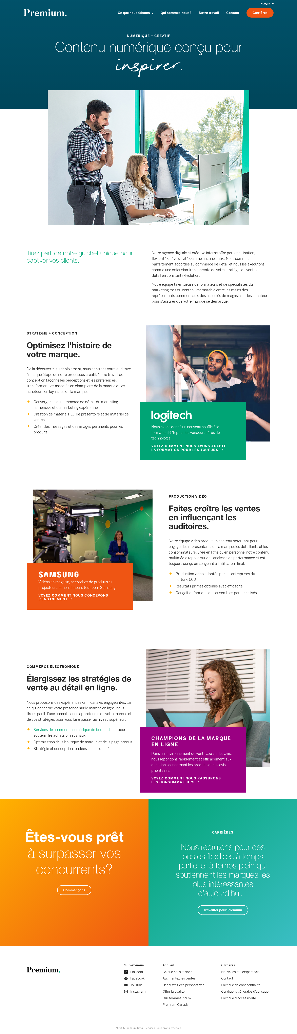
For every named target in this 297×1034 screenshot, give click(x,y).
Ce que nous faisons (177, 972)
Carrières (228, 965)
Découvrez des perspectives (183, 985)
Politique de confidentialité (240, 985)
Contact (227, 978)
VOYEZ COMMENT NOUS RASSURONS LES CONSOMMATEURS (186, 780)
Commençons (74, 890)
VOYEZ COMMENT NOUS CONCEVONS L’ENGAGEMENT (73, 597)
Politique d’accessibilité (238, 998)
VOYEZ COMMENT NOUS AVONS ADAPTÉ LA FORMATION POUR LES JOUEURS (188, 448)
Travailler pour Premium (223, 910)
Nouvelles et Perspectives (240, 972)
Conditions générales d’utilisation (245, 991)
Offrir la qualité (174, 991)
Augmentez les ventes (179, 978)
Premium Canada (176, 1005)
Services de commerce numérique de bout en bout (75, 729)
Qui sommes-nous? (177, 998)
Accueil (168, 965)
